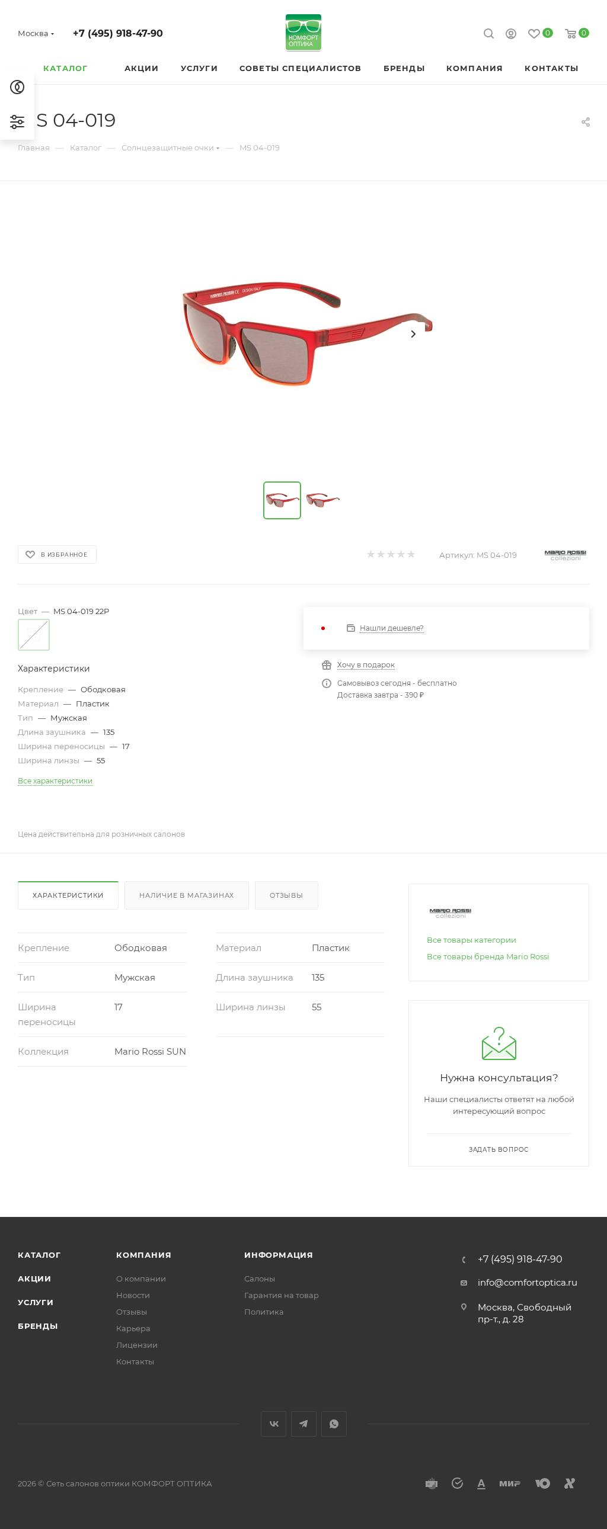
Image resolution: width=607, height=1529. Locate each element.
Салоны (259, 1278)
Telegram (304, 1424)
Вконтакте (273, 1424)
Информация (279, 1255)
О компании (141, 1278)
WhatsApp (334, 1424)
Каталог (39, 1255)
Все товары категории (471, 940)
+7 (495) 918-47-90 (118, 33)
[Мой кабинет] (511, 35)
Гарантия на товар (281, 1295)
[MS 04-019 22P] (303, 334)
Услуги (36, 1302)
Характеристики (68, 895)
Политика (264, 1311)
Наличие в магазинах (186, 895)
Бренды (38, 1326)
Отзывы (287, 895)
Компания (143, 1255)
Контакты (135, 1361)
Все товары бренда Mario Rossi (488, 956)
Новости (133, 1295)
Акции (35, 1278)
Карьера (133, 1328)
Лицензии (137, 1345)
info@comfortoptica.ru (527, 1282)
